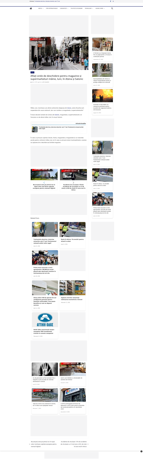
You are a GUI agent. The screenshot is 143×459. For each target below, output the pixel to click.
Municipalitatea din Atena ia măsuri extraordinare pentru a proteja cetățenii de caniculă (102, 80)
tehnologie (88, 8)
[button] (43, 8)
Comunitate (63, 8)
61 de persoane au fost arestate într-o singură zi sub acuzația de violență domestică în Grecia (44, 379)
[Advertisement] (58, 25)
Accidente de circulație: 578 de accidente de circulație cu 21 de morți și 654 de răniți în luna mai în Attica (74, 444)
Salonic (57, 115)
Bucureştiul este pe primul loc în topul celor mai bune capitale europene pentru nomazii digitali (44, 444)
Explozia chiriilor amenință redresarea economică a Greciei (48, 1)
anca (40, 82)
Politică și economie (76, 8)
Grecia (40, 8)
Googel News (99, 8)
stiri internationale (52, 8)
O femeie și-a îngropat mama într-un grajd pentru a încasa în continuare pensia (102, 54)
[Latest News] (31, 8)
